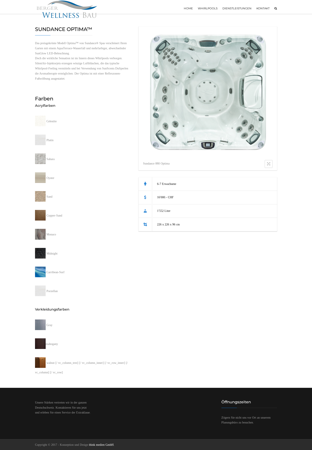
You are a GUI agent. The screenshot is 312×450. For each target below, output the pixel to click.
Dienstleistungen (237, 8)
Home (188, 8)
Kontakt (263, 8)
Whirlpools (208, 8)
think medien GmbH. (101, 444)
